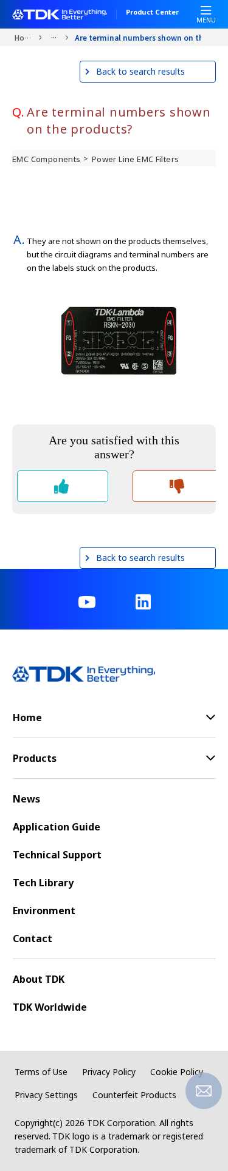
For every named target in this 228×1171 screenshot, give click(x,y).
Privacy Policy (109, 1072)
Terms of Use (41, 1072)
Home (23, 37)
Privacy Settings (46, 1095)
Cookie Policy (176, 1072)
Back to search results (140, 71)
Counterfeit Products (134, 1095)
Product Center (152, 12)
